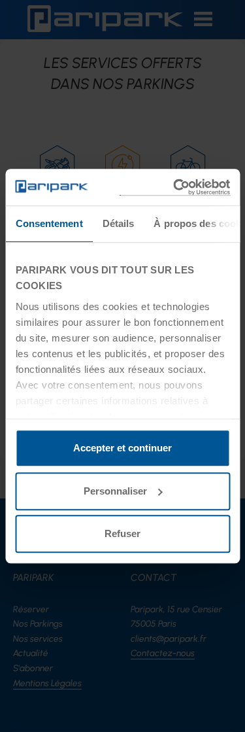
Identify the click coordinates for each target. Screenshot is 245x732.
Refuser (122, 533)
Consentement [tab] (48, 223)
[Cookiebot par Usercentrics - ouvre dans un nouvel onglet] (174, 187)
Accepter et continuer (122, 447)
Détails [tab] (118, 223)
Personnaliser (115, 491)
